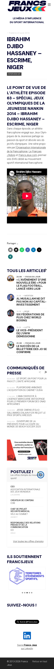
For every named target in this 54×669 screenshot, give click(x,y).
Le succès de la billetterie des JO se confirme (31, 349)
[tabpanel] (27, 576)
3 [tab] (27, 592)
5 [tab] (31, 592)
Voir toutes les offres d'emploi (28, 541)
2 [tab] (24, 592)
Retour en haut (39, 661)
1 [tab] (22, 592)
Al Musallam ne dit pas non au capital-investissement (31, 301)
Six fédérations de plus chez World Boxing (30, 317)
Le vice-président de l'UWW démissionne (29, 333)
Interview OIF (14, 74)
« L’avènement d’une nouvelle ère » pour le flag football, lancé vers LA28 (31, 284)
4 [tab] (29, 592)
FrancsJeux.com (28, 155)
